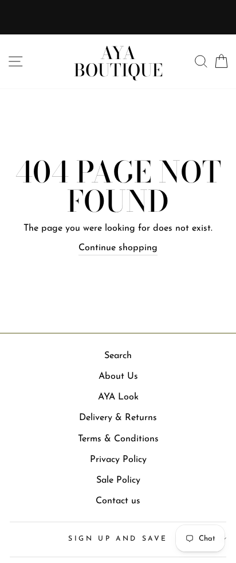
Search (118, 355)
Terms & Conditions (118, 439)
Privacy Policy (118, 459)
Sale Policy (118, 480)
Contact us (118, 501)
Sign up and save (118, 538)
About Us (118, 376)
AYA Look (118, 397)
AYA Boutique (118, 61)
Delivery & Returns (118, 417)
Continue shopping (118, 248)
